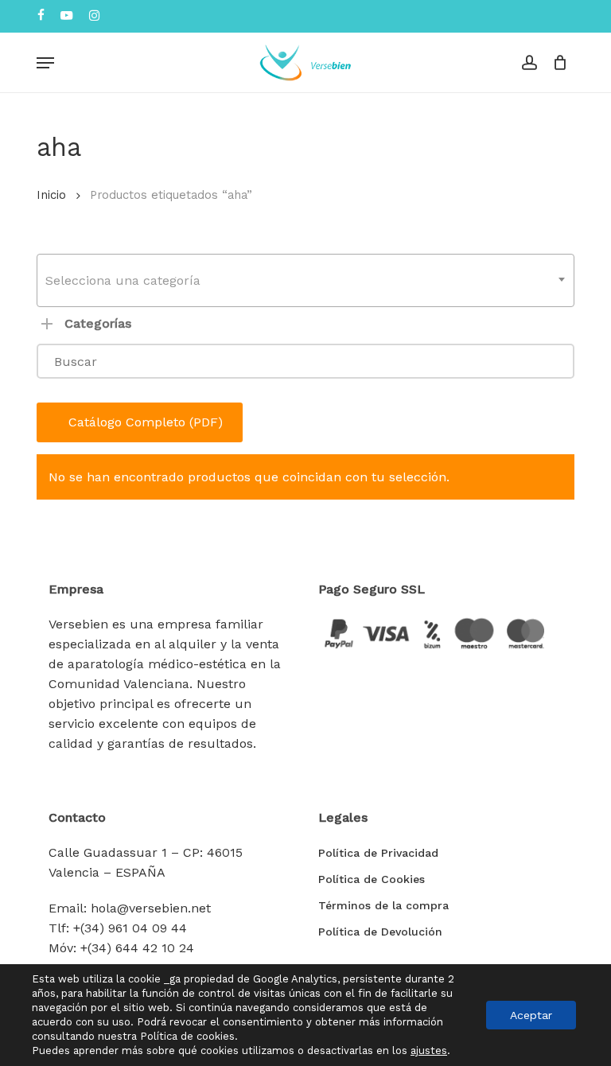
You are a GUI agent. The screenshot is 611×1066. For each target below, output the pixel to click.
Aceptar (531, 1015)
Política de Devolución (380, 931)
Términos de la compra (383, 905)
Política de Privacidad (378, 852)
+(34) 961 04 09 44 (130, 928)
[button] (45, 63)
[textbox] (305, 280)
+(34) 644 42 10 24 (137, 947)
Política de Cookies (371, 879)
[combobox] (305, 280)
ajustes (429, 1050)
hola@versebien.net (151, 908)
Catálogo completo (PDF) (145, 422)
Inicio (51, 195)
